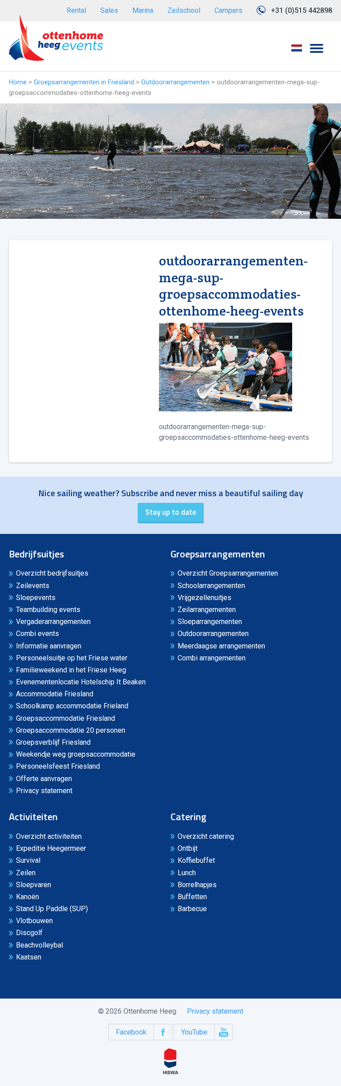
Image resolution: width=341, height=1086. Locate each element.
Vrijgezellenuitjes (204, 597)
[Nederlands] (296, 51)
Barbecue (192, 908)
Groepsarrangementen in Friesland (84, 82)
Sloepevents (36, 597)
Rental (76, 10)
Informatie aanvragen (48, 646)
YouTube (194, 1032)
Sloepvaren (33, 885)
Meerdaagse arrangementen (221, 646)
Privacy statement (44, 790)
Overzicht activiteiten (49, 836)
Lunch (187, 873)
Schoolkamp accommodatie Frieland (72, 706)
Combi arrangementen (212, 658)
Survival (28, 860)
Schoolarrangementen (211, 585)
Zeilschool (183, 10)
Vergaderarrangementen (53, 621)
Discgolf (29, 932)
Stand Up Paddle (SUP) (52, 908)
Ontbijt (188, 848)
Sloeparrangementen (210, 621)
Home (18, 82)
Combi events (37, 633)
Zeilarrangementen (207, 609)
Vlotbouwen (34, 920)
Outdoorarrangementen (175, 82)
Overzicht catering (206, 836)
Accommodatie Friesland (54, 694)
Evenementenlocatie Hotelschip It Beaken (81, 682)
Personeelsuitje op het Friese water (71, 658)
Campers (228, 10)
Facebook (131, 1032)
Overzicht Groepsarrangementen (228, 573)
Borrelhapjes (197, 885)
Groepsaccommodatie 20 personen (70, 730)
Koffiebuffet (196, 860)
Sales (109, 10)
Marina (142, 10)
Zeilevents (32, 585)
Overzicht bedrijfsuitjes (52, 573)
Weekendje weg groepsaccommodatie (75, 754)
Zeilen (26, 873)
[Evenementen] (56, 38)
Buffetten (192, 896)
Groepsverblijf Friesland (53, 742)
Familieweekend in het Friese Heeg (71, 670)
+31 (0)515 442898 (301, 10)
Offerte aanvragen (44, 778)
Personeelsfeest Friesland (58, 766)
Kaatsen (28, 957)
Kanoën (27, 896)
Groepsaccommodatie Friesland (65, 718)
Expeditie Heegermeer (51, 848)
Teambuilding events (48, 609)
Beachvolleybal (39, 945)
